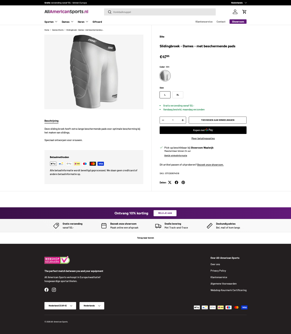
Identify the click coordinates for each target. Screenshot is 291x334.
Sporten (49, 21)
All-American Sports (59, 322)
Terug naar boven (145, 237)
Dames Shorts (57, 30)
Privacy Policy (218, 270)
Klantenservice (204, 21)
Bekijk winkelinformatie (175, 155)
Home (46, 30)
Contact (221, 21)
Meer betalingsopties (203, 138)
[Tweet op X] (169, 182)
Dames (66, 21)
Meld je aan (165, 213)
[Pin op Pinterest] (183, 182)
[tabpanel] (93, 134)
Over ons (215, 264)
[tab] (51, 120)
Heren (81, 21)
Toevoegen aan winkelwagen (217, 120)
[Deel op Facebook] (176, 182)
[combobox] (160, 11)
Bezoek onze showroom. (210, 164)
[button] (244, 11)
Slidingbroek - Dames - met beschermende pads (85, 30)
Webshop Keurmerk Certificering (229, 290)
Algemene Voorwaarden (224, 283)
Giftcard (97, 21)
